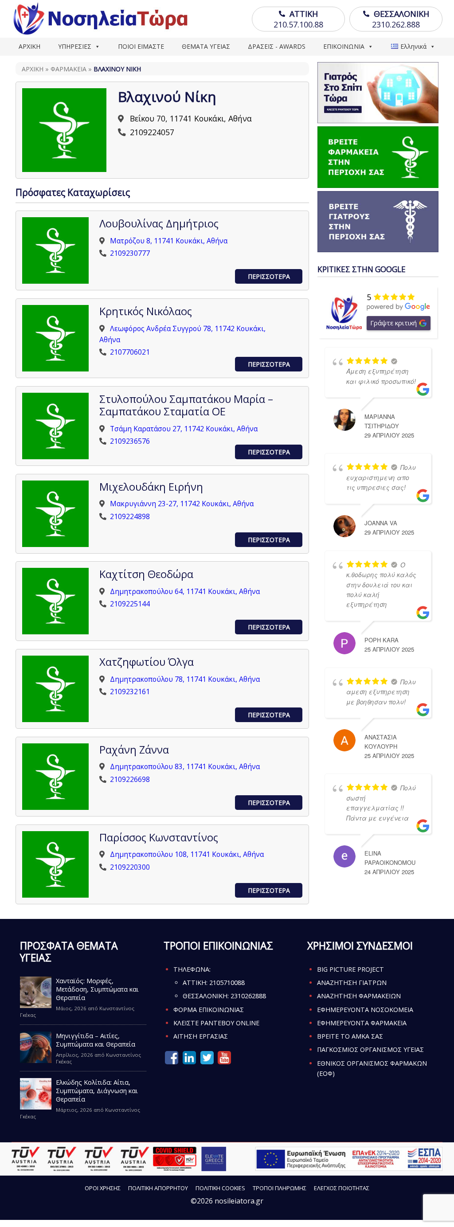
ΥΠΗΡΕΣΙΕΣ (74, 46)
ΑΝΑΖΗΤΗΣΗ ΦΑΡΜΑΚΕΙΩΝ (359, 996)
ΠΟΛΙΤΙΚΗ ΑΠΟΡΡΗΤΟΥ (158, 1188)
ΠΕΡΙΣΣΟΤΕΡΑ (269, 276)
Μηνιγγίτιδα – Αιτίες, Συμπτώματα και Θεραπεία (95, 1040)
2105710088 (227, 982)
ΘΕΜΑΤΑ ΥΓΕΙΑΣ (206, 46)
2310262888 (248, 996)
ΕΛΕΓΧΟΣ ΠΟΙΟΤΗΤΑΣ (341, 1188)
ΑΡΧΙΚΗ (29, 46)
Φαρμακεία (68, 69)
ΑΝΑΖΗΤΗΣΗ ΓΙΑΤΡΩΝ (352, 982)
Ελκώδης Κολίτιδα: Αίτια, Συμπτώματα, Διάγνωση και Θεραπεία (97, 1090)
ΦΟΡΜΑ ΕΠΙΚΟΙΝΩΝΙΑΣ (208, 1009)
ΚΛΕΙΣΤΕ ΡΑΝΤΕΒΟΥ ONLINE (216, 1023)
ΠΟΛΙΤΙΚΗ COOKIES (220, 1188)
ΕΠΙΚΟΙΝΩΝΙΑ (343, 46)
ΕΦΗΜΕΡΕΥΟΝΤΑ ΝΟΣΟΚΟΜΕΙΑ (365, 1009)
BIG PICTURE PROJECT (350, 969)
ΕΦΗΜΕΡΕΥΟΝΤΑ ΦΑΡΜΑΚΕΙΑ (362, 1023)
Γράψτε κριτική (393, 322)
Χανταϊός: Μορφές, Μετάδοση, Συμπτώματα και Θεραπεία (97, 989)
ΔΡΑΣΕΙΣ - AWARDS (276, 46)
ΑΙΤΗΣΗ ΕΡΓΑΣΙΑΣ (200, 1036)
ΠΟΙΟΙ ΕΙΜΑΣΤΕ (141, 46)
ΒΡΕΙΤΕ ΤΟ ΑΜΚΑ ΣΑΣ (350, 1036)
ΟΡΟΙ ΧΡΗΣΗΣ (103, 1188)
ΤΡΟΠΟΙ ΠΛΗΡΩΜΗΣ (279, 1188)
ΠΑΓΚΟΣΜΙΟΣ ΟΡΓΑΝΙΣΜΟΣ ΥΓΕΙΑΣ (370, 1049)
